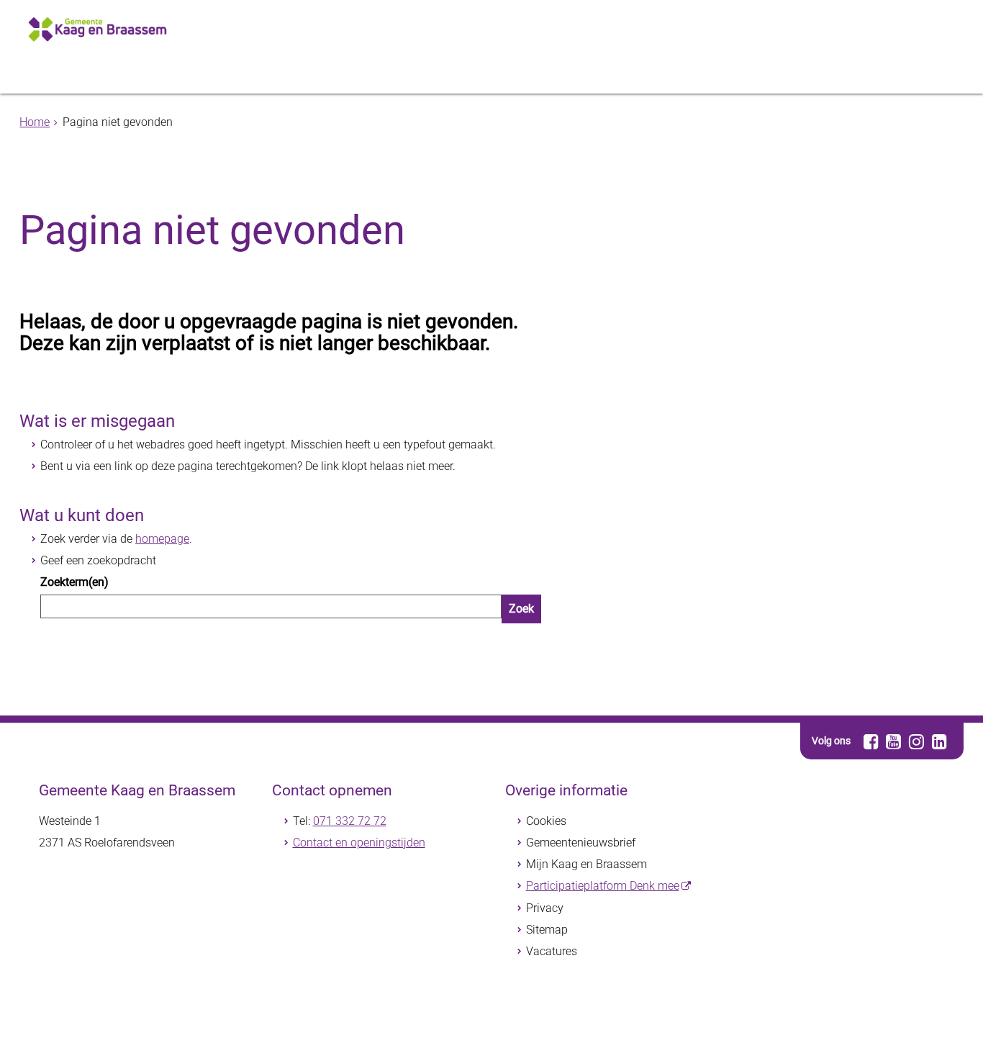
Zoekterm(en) (74, 582)
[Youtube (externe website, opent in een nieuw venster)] (894, 741)
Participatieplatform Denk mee (602, 886)
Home (34, 122)
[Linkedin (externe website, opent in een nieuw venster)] (939, 741)
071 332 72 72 (349, 821)
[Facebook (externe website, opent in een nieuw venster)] (871, 741)
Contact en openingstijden (359, 842)
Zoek (521, 608)
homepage (162, 539)
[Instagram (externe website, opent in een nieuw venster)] (916, 741)
